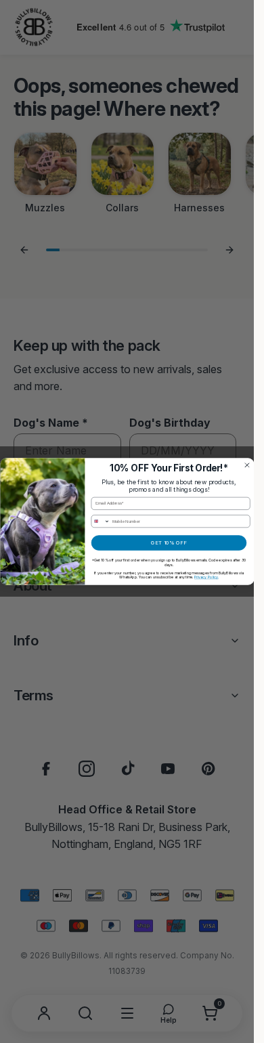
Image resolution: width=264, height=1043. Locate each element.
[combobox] (100, 521)
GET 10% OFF (169, 543)
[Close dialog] (247, 465)
